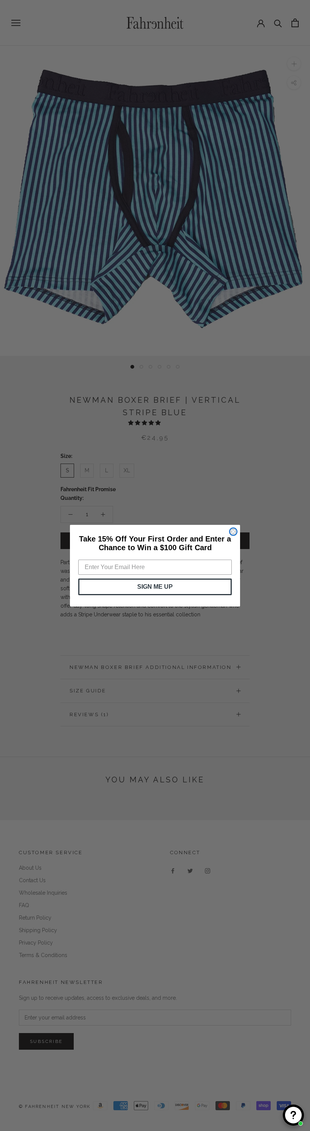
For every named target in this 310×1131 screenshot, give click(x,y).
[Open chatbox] (293, 1115)
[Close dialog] (233, 531)
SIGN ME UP (155, 586)
